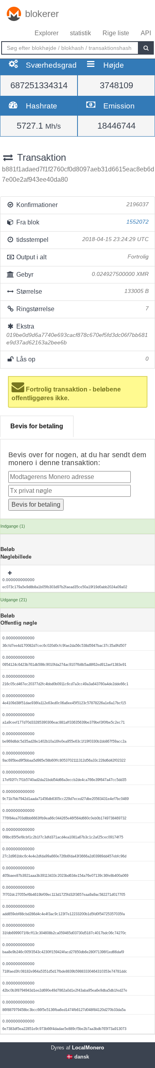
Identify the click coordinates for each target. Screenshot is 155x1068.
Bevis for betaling (36, 426)
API (146, 33)
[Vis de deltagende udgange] (10, 573)
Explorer (46, 33)
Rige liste (116, 33)
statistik (80, 33)
